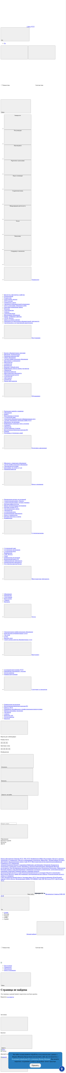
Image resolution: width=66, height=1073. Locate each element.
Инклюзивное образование (12, 315)
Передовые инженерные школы (13, 307)
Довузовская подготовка (11, 466)
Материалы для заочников (12, 422)
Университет (18, 115)
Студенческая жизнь (17, 191)
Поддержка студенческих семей (13, 433)
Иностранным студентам (11, 416)
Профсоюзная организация (12, 557)
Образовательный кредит (11, 375)
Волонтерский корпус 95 (11, 559)
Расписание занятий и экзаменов (13, 411)
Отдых (6, 636)
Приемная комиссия (10, 371)
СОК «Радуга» (8, 554)
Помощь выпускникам (10, 674)
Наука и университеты (10, 515)
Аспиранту (7, 425)
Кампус (6, 414)
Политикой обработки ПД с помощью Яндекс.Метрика (31, 1059)
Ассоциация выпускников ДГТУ (13, 669)
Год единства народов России (13, 564)
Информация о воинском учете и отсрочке (16, 423)
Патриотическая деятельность (13, 562)
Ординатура (7, 379)
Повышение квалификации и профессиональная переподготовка (23, 709)
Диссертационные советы (11, 509)
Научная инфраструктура (11, 504)
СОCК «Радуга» (9, 318)
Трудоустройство (9, 673)
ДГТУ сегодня (8, 301)
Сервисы (6, 312)
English (6, 912)
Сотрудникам (8, 597)
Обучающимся (18, 145)
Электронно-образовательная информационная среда (19, 419)
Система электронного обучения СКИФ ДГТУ (18, 420)
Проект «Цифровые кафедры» (13, 316)
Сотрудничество (9, 310)
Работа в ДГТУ (8, 707)
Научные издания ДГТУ (11, 507)
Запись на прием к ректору (12, 319)
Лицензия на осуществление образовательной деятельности (21, 321)
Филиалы (7, 309)
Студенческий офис (10, 417)
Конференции (8, 518)
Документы (7, 712)
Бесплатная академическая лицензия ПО (16, 430)
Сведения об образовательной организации (17, 304)
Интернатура (8, 365)
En (5, 43)
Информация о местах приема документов (16, 368)
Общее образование (10, 357)
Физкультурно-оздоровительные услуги (16, 633)
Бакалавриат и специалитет (12, 360)
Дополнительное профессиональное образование (18, 632)
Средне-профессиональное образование (16, 464)
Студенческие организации (12, 550)
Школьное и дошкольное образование (15, 463)
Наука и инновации (18, 175)
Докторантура (8, 510)
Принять (35, 1065)
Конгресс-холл (8, 638)
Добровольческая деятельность (13, 560)
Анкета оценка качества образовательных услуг (18, 639)
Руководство (8, 298)
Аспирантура (8, 364)
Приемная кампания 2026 (11, 356)
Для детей (7, 635)
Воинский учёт (8, 715)
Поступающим (17, 130)
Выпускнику (18, 236)
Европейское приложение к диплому (15, 671)
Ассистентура (8, 376)
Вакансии (7, 718)
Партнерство (8, 595)
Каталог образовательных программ (14, 353)
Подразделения (8, 296)
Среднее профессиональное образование (16, 359)
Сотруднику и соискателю (17, 251)
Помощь (6, 431)
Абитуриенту (8, 378)
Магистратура (8, 362)
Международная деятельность (18, 206)
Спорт (6, 556)
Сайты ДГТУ (30, 26)
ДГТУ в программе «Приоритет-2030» (15, 305)
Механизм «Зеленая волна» (12, 354)
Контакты (7, 602)
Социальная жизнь (9, 313)
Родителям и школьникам (17, 160)
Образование (8, 412)
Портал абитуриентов (10, 381)
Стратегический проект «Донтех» (14, 501)
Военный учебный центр (11, 367)
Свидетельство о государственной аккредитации (18, 323)
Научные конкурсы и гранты (12, 516)
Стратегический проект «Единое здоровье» (17, 502)
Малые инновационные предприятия (15, 505)
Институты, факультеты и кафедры (14, 294)
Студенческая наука (10, 512)
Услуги (18, 221)
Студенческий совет (10, 548)
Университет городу (10, 302)
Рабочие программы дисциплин (13, 711)
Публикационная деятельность (13, 513)
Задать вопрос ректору (10, 299)
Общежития (7, 370)
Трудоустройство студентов (12, 428)
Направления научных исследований (15, 499)
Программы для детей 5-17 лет (13, 468)
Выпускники (8, 598)
